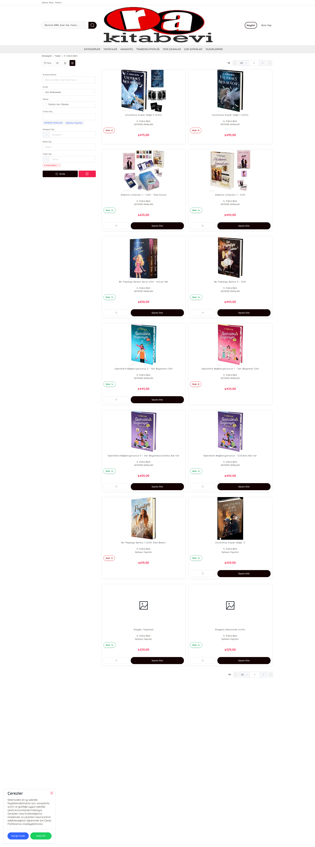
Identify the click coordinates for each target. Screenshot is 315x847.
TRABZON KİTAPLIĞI (147, 49)
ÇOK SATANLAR (193, 49)
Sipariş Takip (47, 2)
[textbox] (69, 117)
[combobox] (69, 117)
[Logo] (157, 25)
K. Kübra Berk (143, 121)
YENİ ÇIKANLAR (172, 49)
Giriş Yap (266, 25)
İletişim (58, 2)
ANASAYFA (126, 49)
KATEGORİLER (92, 49)
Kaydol (251, 25)
